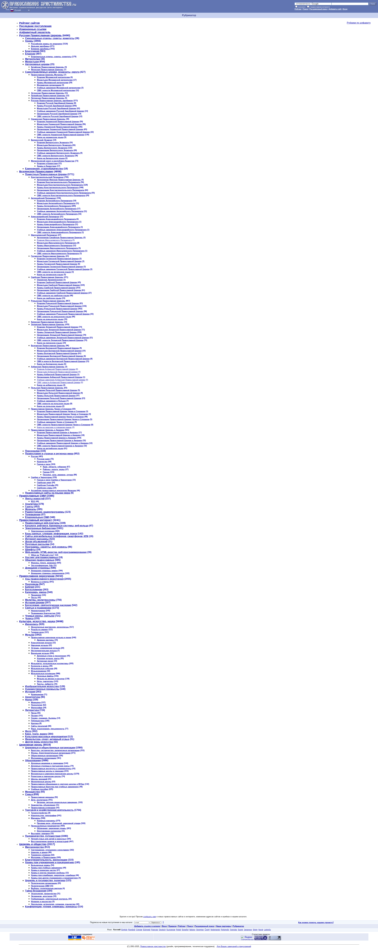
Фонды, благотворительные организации (51, 753)
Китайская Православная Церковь (47, 67)
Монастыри (32, 61)
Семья (29, 794)
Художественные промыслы (42, 689)
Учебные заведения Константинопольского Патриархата (64, 193)
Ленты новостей (35, 498)
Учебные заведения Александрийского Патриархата (62, 230)
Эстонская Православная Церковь (47, 93)
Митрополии (32, 59)
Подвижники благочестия (43, 613)
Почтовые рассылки (37, 544)
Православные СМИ (32, 495)
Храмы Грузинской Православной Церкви (57, 264)
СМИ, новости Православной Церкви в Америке (60, 446)
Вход (345, 9)
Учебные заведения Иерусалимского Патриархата (60, 251)
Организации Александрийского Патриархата (58, 227)
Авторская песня (45, 661)
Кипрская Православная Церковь (47, 322)
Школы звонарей (39, 779)
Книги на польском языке (49, 406)
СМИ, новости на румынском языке (54, 317)
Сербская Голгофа (45, 485)
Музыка (29, 634)
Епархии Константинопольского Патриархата (58, 182)
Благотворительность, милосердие (46, 860)
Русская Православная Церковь (40, 35)
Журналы (30, 509)
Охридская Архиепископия (50, 280)
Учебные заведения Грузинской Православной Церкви (63, 269)
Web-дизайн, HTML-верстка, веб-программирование (56, 552)
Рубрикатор (238, 926)
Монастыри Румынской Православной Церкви (59, 306)
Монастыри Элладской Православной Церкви (59, 330)
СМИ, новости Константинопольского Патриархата (61, 195)
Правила (172, 926)
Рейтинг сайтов (29, 23)
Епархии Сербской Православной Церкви (57, 282)
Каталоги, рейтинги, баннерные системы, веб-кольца (56, 525)
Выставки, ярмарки (40, 833)
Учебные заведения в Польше (51, 401)
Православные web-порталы (42, 523)
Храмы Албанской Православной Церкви (57, 374)
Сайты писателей (39, 726)
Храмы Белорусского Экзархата (52, 148)
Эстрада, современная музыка (45, 648)
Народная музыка (39, 645)
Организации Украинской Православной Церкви (60, 129)
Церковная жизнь (30, 744)
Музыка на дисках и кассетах (51, 679)
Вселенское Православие (36, 171)
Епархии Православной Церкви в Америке (57, 432)
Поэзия (34, 715)
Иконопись (31, 624)
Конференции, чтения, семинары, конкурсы (51, 906)
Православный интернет (35, 520)
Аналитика (31, 504)
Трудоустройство (39, 813)
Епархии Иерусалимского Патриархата (54, 240)
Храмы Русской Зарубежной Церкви (54, 106)
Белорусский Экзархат (41, 140)
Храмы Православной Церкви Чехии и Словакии (60, 417)
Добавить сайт (335, 9)
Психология (36, 705)
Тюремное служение (40, 855)
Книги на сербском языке (49, 298)
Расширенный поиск (318, 9)
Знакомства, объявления (43, 805)
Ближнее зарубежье (40, 49)
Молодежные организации (43, 758)
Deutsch (162, 930)
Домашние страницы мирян (44, 571)
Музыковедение (38, 671)
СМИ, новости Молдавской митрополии (56, 90)
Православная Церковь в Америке (47, 430)
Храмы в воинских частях (43, 870)
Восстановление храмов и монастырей (50, 841)
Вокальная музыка (40, 653)
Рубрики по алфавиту (359, 23)
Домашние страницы (37, 568)
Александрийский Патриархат (45, 216)
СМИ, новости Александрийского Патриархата (59, 232)
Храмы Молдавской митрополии (52, 82)
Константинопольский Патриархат (47, 177)
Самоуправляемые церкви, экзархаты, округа (52, 72)
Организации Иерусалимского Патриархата (57, 248)
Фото (28, 731)
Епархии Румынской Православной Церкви (58, 303)
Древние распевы (45, 640)
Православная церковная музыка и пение (51, 637)
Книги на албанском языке (49, 385)
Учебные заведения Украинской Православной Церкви (63, 132)
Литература (32, 710)
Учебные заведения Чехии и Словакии (55, 422)
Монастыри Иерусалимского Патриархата (56, 243)
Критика (35, 723)
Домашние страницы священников (48, 573)
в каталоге (302, 7)
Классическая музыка (41, 643)
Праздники (36, 595)
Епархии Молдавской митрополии (53, 77)
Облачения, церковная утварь (51, 828)
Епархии (30, 54)
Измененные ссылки (32, 29)
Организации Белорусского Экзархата (55, 150)
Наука (28, 699)
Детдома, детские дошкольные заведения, (57, 802)
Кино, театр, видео (36, 734)
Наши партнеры (223, 926)
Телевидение (33, 514)
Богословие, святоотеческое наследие (48, 605)
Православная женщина (42, 797)
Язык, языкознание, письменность (47, 729)
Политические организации (44, 883)
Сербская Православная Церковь (47, 277)
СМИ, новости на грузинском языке (54, 272)
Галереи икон (37, 632)
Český (207, 930)
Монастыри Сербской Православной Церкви (58, 285)
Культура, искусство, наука (37, 621)
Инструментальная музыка (44, 651)
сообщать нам (149, 916)
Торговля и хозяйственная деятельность (49, 810)
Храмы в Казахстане (46, 166)
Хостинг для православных (41, 557)
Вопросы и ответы (40, 582)
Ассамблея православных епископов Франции (53, 490)
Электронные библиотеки (40, 528)
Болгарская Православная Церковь (48, 345)
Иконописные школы (41, 781)
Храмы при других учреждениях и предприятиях (54, 878)
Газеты (29, 506)
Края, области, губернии (54, 467)
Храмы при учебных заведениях (46, 868)
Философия (36, 708)
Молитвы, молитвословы (40, 600)
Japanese (248, 930)
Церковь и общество (33, 844)
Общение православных (39, 560)
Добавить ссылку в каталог (147, 926)
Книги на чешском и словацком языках (54, 427)
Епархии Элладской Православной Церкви (57, 327)
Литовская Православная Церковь (47, 98)
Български (171, 930)
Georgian (200, 930)
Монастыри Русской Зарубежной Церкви (56, 108)
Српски (139, 930)
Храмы (29, 41)
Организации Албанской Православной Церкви (59, 377)
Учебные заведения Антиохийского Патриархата (60, 211)
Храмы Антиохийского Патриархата (54, 206)
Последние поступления (35, 26)
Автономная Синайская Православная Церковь (60, 237)
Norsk (260, 930)
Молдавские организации (49, 85)
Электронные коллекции (43, 531)
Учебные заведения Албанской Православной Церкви (61, 380)
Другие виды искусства (39, 742)
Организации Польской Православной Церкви (59, 398)
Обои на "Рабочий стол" (42, 555)
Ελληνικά (146, 930)
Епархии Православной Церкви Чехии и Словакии (61, 411)
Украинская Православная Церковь (48, 119)
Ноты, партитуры (45, 681)
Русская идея (43, 459)
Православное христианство (153, 946)
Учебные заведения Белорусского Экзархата (58, 153)
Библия (29, 587)
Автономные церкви (37, 64)
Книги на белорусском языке (51, 158)
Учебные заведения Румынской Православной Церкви (63, 314)
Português (225, 930)
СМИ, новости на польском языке (53, 403)
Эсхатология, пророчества (43, 893)
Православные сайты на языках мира (47, 493)
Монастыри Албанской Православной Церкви (57, 372)
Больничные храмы (40, 865)
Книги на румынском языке (50, 319)
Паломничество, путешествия (43, 836)
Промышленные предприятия (45, 826)
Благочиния (32, 51)
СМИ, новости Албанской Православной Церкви (58, 382)
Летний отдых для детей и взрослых (48, 839)
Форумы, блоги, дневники (43, 563)
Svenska (233, 930)
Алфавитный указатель (34, 32)
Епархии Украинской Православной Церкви (58, 121)
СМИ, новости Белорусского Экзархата (55, 156)
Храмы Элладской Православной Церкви (57, 332)
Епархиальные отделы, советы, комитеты (51, 56)
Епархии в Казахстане (47, 163)
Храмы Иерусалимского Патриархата (54, 245)
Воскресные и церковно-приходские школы (52, 774)
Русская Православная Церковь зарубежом (52, 100)
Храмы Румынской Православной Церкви (57, 309)
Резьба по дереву (39, 629)
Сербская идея (44, 482)
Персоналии (32, 451)
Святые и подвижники (38, 608)
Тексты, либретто (45, 684)
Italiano (192, 930)
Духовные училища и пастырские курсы (50, 766)
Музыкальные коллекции (43, 673)
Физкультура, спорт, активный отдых (47, 739)
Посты (34, 597)
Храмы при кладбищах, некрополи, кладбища (53, 875)
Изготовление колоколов (49, 831)
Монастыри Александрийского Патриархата (58, 222)
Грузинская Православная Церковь (48, 256)
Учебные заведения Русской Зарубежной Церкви (60, 111)
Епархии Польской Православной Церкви (57, 390)
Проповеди (32, 584)
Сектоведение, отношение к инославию (50, 850)
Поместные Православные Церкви (46, 174)
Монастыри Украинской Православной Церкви (59, 124)
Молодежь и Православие (43, 857)
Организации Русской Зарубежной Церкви (57, 114)
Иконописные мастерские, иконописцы (50, 627)
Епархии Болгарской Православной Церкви (58, 348)
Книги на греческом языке (49, 343)
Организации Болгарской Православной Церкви (60, 356)
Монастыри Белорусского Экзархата (54, 145)
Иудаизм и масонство (41, 901)
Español (185, 930)
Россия (34, 456)
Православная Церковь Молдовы (47, 75)
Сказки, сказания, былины (43, 718)
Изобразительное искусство (42, 686)
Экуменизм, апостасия (42, 896)
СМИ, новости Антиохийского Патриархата (57, 214)
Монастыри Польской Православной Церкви (58, 393)
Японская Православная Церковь (47, 69)
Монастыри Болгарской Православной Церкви (59, 351)
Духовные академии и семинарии (47, 763)
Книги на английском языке (50, 448)
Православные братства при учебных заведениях (55, 787)
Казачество (42, 461)
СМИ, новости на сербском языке (53, 295)
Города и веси (43, 464)
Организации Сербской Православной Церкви (59, 290)
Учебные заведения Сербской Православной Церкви (62, 293)
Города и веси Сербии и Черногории (54, 480)
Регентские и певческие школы (46, 776)
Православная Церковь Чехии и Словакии (51, 409)
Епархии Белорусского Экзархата (53, 142)
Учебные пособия (39, 789)
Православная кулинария (43, 808)
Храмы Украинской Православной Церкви (57, 127)
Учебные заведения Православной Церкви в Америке (63, 443)
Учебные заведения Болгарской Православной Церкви (63, 359)
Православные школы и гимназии (47, 771)
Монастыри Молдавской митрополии (55, 80)
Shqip (255, 930)
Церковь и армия (39, 852)
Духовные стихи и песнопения (51, 656)
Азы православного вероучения (44, 579)
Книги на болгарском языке (50, 364)
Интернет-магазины (37, 539)
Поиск (305, 9)
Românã (131, 930)
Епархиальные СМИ (37, 517)
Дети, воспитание (39, 800)
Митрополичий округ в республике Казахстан (52, 161)
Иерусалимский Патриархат (44, 235)
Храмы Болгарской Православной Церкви (57, 353)
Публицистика (37, 721)
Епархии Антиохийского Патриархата (54, 201)
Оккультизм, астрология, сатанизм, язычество (53, 904)
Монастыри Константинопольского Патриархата (60, 185)
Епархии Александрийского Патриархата (56, 219)
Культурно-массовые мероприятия (46, 736)
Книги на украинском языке (50, 137)
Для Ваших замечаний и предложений (234, 946)
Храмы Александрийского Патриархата (55, 224)
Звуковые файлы (45, 676)
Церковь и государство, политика (45, 880)
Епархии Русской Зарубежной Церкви (55, 103)
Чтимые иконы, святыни (39, 616)
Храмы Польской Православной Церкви (56, 396)
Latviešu (267, 930)
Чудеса (29, 618)
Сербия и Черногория (41, 477)
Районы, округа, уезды (54, 469)
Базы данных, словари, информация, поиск (51, 533)
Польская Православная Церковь (47, 388)
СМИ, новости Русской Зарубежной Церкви (57, 116)
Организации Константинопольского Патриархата (60, 190)
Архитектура (32, 697)
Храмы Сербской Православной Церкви (56, 288)
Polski (178, 930)
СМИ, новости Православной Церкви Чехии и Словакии (63, 425)
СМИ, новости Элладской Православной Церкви (60, 340)
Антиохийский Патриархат (43, 198)
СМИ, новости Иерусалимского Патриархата (58, 253)
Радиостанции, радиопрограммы (45, 512)
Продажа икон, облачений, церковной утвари (58, 823)
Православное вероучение (37, 576)
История (30, 691)
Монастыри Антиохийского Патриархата (56, 203)
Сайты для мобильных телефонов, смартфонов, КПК (56, 536)
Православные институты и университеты (51, 768)
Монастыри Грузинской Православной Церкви (59, 261)
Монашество (32, 791)
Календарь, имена (36, 592)
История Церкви (34, 602)
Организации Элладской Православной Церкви (59, 335)
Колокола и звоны (40, 666)
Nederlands (215, 930)
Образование (33, 760)
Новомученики (38, 611)
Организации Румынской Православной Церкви (60, 311)
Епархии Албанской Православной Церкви (56, 369)
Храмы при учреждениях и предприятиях (49, 862)
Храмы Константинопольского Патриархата (58, 187)
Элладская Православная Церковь (47, 324)
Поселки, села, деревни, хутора (58, 475)
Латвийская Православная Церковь (48, 95)
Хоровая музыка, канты (48, 658)
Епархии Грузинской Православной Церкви (58, 259)
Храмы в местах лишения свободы (48, 873)
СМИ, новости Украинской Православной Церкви (60, 135)
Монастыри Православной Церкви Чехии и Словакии (62, 414)
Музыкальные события (42, 668)
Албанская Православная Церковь (47, 367)
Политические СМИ (40, 886)
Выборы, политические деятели (46, 888)
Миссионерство (34, 847)
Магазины (35, 818)
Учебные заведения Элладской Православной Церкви (63, 338)
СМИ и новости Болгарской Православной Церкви (61, 361)
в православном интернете (319, 7)
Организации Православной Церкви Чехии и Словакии (63, 419)
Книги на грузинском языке (50, 274)
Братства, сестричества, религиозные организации (55, 750)
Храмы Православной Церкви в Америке (56, 438)
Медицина (36, 702)
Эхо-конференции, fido (42, 565)
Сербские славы (45, 488)
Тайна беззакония (35, 891)
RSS (33, 501)
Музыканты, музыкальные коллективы (50, 663)
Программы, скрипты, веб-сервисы (46, 547)
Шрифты (30, 549)
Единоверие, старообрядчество (44, 168)
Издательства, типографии (43, 815)
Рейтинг (298, 9)
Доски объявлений (36, 541)
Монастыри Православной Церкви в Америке (59, 435)
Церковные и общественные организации (50, 747)
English (124, 930)
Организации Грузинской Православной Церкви (60, 267)
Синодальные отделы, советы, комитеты (49, 38)
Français (154, 930)
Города (46, 472)
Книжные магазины (46, 821)
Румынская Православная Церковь (48, 301)
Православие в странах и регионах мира (49, 453)
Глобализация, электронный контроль (49, 899)
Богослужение (33, 589)
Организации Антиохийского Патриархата (56, 209)
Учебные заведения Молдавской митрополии (59, 88)
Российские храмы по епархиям (46, 44)
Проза (34, 713)
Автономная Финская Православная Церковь (59, 180)
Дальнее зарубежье (40, 46)
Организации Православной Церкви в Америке (59, 440)
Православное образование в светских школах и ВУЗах (57, 784)
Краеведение (37, 694)
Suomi (240, 930)
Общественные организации (44, 755)
